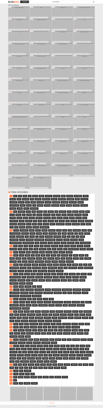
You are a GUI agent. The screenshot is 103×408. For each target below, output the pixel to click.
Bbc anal (60, 217)
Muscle (31, 317)
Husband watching (66, 102)
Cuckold (16, 230)
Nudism (87, 324)
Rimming (36, 339)
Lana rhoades (76, 302)
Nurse (26, 324)
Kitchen (39, 299)
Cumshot (87, 233)
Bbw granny (21, 211)
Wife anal (65, 377)
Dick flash (80, 246)
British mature (11, 17)
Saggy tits (42, 352)
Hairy (21, 274)
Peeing (43, 333)
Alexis (19, 199)
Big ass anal (47, 217)
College (81, 239)
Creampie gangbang (50, 239)
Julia (64, 292)
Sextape (32, 90)
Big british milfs (91, 78)
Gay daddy (21, 271)
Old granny (33, 327)
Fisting (21, 255)
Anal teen (21, 202)
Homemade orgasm (18, 90)
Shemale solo (14, 352)
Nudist (15, 324)
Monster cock (57, 320)
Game (29, 267)
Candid (81, 233)
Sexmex (65, 358)
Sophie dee (72, 355)
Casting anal (49, 236)
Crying (82, 236)
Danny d (60, 249)
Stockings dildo (81, 163)
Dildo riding (33, 17)
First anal (69, 258)
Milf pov (54, 29)
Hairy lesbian (21, 280)
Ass (30, 196)
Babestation (13, 224)
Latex (28, 302)
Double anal (42, 249)
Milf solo (75, 311)
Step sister (79, 355)
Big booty (78, 217)
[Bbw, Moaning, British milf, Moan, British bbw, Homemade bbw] (62, 61)
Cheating (39, 233)
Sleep (27, 345)
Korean (15, 299)
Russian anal (13, 342)
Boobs (84, 217)
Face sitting (13, 261)
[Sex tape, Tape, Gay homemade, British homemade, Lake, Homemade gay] (40, 122)
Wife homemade (66, 78)
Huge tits (84, 274)
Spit (48, 352)
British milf (86, 78)
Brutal (25, 217)
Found (19, 163)
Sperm (40, 355)
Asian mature (56, 202)
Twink (12, 367)
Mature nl (13, 317)
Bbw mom (22, 227)
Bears (53, 217)
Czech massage (24, 230)
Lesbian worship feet (57, 302)
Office (40, 327)
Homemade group (40, 163)
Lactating (51, 305)
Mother (52, 311)
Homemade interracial (80, 102)
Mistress (45, 314)
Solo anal (13, 358)
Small (29, 349)
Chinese (31, 230)
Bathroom (81, 221)
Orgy (45, 327)
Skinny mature (65, 17)
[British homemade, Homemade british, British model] (40, 37)
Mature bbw (48, 320)
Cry (69, 236)
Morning (42, 17)
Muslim (19, 317)
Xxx (15, 380)
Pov (45, 330)
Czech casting (52, 233)
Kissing (45, 299)
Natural (81, 324)
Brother (72, 217)
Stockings (49, 349)
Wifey (40, 377)
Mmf (50, 314)
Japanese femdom (14, 295)
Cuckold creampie (39, 239)
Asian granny (13, 202)
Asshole (22, 205)
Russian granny (45, 342)
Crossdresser (77, 230)
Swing (24, 358)
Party (60, 330)
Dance (61, 246)
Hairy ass (64, 280)
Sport (72, 352)
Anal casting (73, 202)
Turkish (60, 364)
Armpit (77, 199)
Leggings (28, 305)
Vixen (32, 374)
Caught (45, 233)
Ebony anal (49, 252)
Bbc (45, 211)
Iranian (21, 286)
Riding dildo (38, 17)
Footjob (53, 255)
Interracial (27, 286)
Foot (48, 255)
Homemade (54, 102)
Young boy (34, 383)
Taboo (54, 364)
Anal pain (69, 205)
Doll (31, 249)
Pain (11, 333)
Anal (15, 196)
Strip (87, 349)
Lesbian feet (47, 302)
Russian (16, 339)
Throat (50, 367)
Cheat (37, 242)
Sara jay (42, 349)
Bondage (18, 214)
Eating (55, 252)
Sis (20, 352)
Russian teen (37, 342)
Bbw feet (62, 221)
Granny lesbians (42, 271)
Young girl (27, 383)
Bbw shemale (21, 224)
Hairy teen (29, 283)
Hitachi (15, 274)
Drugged (73, 246)
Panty (49, 333)
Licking (65, 305)
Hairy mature (31, 277)
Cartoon (32, 233)
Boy (24, 214)
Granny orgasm (72, 267)
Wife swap (33, 377)
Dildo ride (83, 249)
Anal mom (80, 202)
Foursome (54, 261)
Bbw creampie (89, 221)
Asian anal (69, 196)
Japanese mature (56, 289)
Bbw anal (51, 211)
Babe (16, 227)
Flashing (18, 258)
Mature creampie (62, 317)
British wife (15, 29)
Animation (40, 205)
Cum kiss (64, 242)
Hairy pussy (13, 280)
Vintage (21, 374)
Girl (90, 264)
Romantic (58, 339)
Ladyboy (22, 302)
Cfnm (70, 230)
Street (12, 361)
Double (25, 249)
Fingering (48, 261)
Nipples (59, 324)
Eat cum (60, 29)
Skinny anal (89, 352)
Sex (77, 345)
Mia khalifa (63, 314)
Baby (53, 214)
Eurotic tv (22, 252)
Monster (25, 317)
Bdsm (34, 211)
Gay (21, 264)
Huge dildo (75, 277)
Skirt (78, 358)
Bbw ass (52, 224)
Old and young (75, 327)
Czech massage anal (15, 233)
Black (87, 211)
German (49, 264)
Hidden (33, 274)
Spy (68, 345)
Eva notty (62, 252)
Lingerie (35, 305)
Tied (30, 367)
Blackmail (70, 214)
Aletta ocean (84, 199)
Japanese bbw (24, 292)
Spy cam (46, 361)
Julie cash (85, 292)
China (89, 230)
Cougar (50, 242)
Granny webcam (88, 267)
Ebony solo (34, 252)
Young (15, 383)
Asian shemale (34, 208)
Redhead (90, 339)
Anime (63, 196)
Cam (77, 236)
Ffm (86, 255)
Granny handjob (52, 267)
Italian (39, 286)
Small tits (59, 358)
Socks (81, 349)
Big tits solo (47, 214)
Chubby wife (11, 41)
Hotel (32, 151)
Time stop (57, 367)
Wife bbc (27, 377)
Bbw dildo (51, 221)
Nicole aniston (34, 324)
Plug (10, 78)
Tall (26, 367)
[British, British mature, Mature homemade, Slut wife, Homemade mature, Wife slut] (84, 25)
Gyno (85, 264)
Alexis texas (48, 196)
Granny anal (27, 264)
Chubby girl (76, 78)
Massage (27, 311)
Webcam (20, 377)
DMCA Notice (54, 406)
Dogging (67, 246)
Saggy (18, 349)
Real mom (29, 342)
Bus (56, 211)
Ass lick (29, 205)
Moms (91, 317)
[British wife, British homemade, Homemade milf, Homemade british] (19, 146)
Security (69, 349)
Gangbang (35, 264)
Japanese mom (29, 289)
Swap (36, 352)
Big (34, 214)
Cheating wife (30, 239)
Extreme (42, 252)
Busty (39, 224)
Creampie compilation (28, 242)
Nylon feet (46, 324)
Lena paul (88, 302)
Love (83, 302)
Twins (35, 367)
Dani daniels (13, 249)
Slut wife (91, 29)
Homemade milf (22, 151)
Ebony (15, 252)
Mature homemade (17, 17)
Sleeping (40, 345)
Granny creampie (14, 267)
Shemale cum (31, 358)
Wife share (25, 175)
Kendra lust (22, 299)
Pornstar (21, 336)
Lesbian (16, 302)
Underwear (44, 102)
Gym (80, 264)
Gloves (60, 267)
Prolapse (75, 330)
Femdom (27, 255)
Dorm (15, 246)
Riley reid (84, 339)
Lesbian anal (72, 305)
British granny (89, 90)
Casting (59, 230)
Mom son (38, 311)
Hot (78, 274)
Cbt (76, 233)
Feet (33, 255)
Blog (13, 2)
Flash (63, 258)
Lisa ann (33, 302)
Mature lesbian (31, 314)
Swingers (56, 349)
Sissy (51, 345)
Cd (36, 236)
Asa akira (20, 208)
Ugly (21, 370)
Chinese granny (14, 239)
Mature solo (59, 311)
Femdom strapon (39, 261)
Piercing (59, 333)
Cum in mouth (20, 236)
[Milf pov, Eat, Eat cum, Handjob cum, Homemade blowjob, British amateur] (62, 25)
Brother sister (60, 224)
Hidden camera (48, 277)
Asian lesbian (55, 205)
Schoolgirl (56, 355)
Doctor (36, 246)
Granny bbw (51, 271)
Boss (45, 221)
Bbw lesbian (78, 214)
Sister (22, 345)
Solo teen (34, 355)
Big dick (28, 224)
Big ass (28, 211)
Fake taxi (76, 258)
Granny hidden (88, 41)
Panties (86, 330)
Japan (22, 289)
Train (21, 367)
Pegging (50, 330)
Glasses (80, 267)
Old (21, 327)
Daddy (31, 246)
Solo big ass (87, 355)
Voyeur (15, 374)
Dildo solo (89, 249)
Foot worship (31, 258)
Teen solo (67, 364)
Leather (22, 305)
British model (46, 41)
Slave (72, 345)
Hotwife (62, 277)
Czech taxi (59, 239)
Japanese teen (77, 292)
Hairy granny (39, 277)
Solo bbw (52, 358)
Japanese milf (58, 292)
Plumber (28, 336)
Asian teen (47, 205)
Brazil (34, 224)
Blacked (29, 214)
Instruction (39, 102)
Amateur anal (55, 17)
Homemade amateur (25, 102)
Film (45, 258)
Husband (68, 277)
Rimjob (51, 339)
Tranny (49, 364)
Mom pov (82, 314)
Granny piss (28, 271)
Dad (41, 246)
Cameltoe (66, 239)
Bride (40, 221)
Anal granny (70, 199)
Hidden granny (76, 41)
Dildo (26, 246)
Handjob (27, 274)
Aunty (27, 202)
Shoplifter (20, 355)
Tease (40, 367)
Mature (20, 311)
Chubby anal (57, 236)
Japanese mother (37, 295)
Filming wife (64, 163)
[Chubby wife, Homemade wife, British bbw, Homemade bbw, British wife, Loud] (19, 37)
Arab (20, 196)
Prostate (17, 333)
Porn (86, 333)
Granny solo (42, 264)
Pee (55, 330)
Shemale (16, 345)
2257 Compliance (49, 406)
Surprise (38, 358)
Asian (25, 196)
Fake (19, 261)
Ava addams (25, 199)
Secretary (72, 358)
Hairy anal (72, 274)
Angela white (62, 199)
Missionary (77, 317)
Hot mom (56, 277)
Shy (50, 355)
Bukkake (82, 211)
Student (82, 352)
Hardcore (75, 280)
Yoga (21, 383)
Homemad (23, 187)
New (41, 324)
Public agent (67, 330)
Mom (15, 311)
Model (12, 320)
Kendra (51, 299)
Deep (49, 249)
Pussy (80, 330)
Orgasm (16, 327)
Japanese (16, 289)
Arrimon (41, 196)
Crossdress (70, 242)
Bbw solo (40, 211)
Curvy (64, 236)
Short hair (53, 361)
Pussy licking (13, 336)
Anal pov (26, 208)
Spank (88, 345)
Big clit (65, 217)
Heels (28, 280)
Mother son (24, 320)
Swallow (63, 349)
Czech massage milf (85, 242)
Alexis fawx (76, 205)
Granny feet (13, 271)
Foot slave (61, 261)
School (82, 345)
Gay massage (59, 271)
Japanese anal (77, 289)
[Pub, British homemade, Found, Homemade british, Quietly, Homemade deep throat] (19, 158)
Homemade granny (77, 90)
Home (89, 274)
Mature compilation (65, 151)
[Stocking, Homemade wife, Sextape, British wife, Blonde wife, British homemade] (62, 110)
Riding (69, 339)
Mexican (71, 317)
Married (32, 175)
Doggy (20, 249)
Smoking (76, 349)
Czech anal (43, 242)
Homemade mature (62, 41)
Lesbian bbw (67, 302)
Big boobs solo (14, 221)
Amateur (35, 196)
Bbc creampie (76, 224)
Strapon (57, 345)
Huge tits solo (56, 280)
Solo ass (31, 352)
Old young (61, 327)
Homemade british (40, 41)
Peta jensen (66, 333)
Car (59, 233)
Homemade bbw (26, 41)
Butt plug (13, 78)
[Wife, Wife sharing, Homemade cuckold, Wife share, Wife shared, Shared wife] (19, 171)
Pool (54, 333)
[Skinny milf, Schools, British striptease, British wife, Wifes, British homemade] (62, 122)
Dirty (65, 249)
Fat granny (87, 258)
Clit (73, 236)
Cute (27, 236)
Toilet (37, 364)
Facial (24, 258)
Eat (57, 29)
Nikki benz (74, 324)
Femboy (81, 255)
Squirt (45, 345)
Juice (13, 102)
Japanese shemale (15, 292)
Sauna (24, 352)
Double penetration (73, 249)
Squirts (10, 102)
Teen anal (31, 364)
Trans (24, 364)
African (33, 202)
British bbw (21, 41)
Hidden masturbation (15, 277)
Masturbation (87, 311)
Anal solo (13, 199)
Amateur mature (33, 78)
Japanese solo (86, 289)
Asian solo (38, 199)
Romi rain (54, 342)
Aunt (32, 199)
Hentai (53, 274)
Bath (12, 227)
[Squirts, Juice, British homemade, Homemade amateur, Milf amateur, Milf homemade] (19, 98)
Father (57, 258)
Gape (66, 267)
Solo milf (27, 355)
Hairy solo (60, 274)
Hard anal (34, 280)
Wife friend (11, 29)
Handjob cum (64, 29)
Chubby (84, 230)
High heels (41, 280)
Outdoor (54, 327)
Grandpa (56, 264)
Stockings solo (24, 361)
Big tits (12, 214)
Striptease (13, 355)
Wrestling (58, 377)
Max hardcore (33, 320)
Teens (91, 364)
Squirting (54, 352)
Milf (31, 187)
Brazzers (75, 211)
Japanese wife (38, 292)
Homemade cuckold (34, 102)
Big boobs (13, 217)
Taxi (80, 364)
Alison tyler (84, 205)
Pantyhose (21, 330)
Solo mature (84, 358)
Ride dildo (46, 17)
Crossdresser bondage (16, 242)
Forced (15, 255)
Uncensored (27, 370)
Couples (54, 163)
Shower (12, 349)
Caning (64, 233)
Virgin (27, 374)
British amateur (42, 90)
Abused (62, 205)
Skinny (62, 345)
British (75, 29)
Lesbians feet (81, 305)
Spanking (33, 345)
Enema (28, 252)
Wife (53, 151)
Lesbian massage (43, 305)
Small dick (40, 361)
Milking (17, 320)
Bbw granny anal (44, 227)
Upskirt (15, 370)
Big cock (85, 214)
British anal (70, 17)
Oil (49, 327)
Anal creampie (78, 196)
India (34, 286)
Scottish (36, 175)
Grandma (75, 264)
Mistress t (41, 320)
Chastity (12, 236)
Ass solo (86, 196)
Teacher (43, 364)
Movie (76, 314)
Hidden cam (39, 274)
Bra (56, 221)
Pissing (40, 330)
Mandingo (56, 314)
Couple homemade (90, 17)
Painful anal (30, 333)
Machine (54, 317)
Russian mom (76, 339)
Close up (22, 239)
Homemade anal (14, 283)
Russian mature (44, 339)
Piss (15, 330)
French (75, 255)
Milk (81, 311)
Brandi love (39, 217)
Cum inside (57, 242)
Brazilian (29, 227)
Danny (35, 249)
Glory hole (23, 267)
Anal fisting (56, 196)
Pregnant (28, 330)
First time (39, 258)
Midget (38, 314)
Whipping (46, 377)
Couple (41, 236)
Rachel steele (23, 339)
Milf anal (70, 314)
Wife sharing (14, 175)
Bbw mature (28, 221)
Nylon (21, 324)
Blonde (88, 224)
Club (77, 242)
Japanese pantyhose (25, 295)
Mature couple (36, 151)
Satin (17, 361)
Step (77, 352)
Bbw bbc (21, 221)
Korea (29, 299)
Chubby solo (25, 233)
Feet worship (70, 261)
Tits (16, 367)
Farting (12, 258)
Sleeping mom (64, 355)
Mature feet (47, 317)
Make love (26, 29)
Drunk (20, 246)
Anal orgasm (64, 202)
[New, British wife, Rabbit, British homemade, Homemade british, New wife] (84, 49)
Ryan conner (22, 342)
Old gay (68, 327)
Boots (58, 214)
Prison (73, 333)
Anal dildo (54, 199)
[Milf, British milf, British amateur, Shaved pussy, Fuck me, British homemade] (40, 183)
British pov (87, 114)
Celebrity (70, 233)
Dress (54, 249)
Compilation (52, 230)
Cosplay (38, 230)
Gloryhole (62, 264)
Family (37, 255)
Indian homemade (45, 114)
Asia (34, 205)
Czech (64, 230)
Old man (26, 327)
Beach (69, 211)
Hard (66, 274)
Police (23, 333)
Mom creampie (39, 317)
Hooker (48, 280)
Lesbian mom (26, 308)
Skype (19, 358)
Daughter (47, 246)
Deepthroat (54, 246)
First (81, 258)
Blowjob (39, 214)
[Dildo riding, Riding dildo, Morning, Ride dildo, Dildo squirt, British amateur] (40, 12)
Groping (44, 267)
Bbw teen (68, 224)
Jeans (69, 292)
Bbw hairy (36, 227)
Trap (45, 367)
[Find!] (93, 1)
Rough (30, 339)
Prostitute (80, 333)
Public (34, 330)
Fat (58, 255)
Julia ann (48, 289)
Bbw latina (73, 221)
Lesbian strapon (14, 305)
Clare (45, 163)
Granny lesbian (36, 267)
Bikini (67, 221)
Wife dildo (75, 163)
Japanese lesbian (39, 289)
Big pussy (46, 224)
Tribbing (64, 367)
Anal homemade (11, 90)
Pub (10, 163)
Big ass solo (62, 211)
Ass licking (48, 202)
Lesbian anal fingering (15, 308)
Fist (70, 255)
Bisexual (19, 217)
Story (60, 352)
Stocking (54, 114)
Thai (20, 364)
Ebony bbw (69, 252)
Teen (15, 364)
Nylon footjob (66, 324)
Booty (82, 224)
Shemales (33, 361)
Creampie (44, 230)
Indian (15, 286)
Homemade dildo (90, 151)
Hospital (82, 280)
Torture (85, 364)
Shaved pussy (46, 187)
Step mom (36, 349)
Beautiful (32, 217)
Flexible (25, 261)
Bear (35, 221)
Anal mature (60, 17)
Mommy (88, 314)
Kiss (34, 299)
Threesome (74, 364)
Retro (64, 339)
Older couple (24, 17)
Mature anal (45, 311)
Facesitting (64, 255)
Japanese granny (48, 292)
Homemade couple (77, 17)
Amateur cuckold (14, 205)
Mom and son (67, 311)
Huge (70, 280)
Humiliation (83, 277)
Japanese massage (67, 289)
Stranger (45, 358)
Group (69, 264)
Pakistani (32, 114)
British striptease (24, 90)
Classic (32, 236)
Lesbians (40, 302)
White (51, 377)
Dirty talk (87, 246)
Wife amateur (37, 90)
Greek (35, 271)
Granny (16, 264)
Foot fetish (50, 258)
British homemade (83, 17)
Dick (75, 102)
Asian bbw (13, 208)
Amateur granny (82, 41)
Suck (46, 355)
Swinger (24, 349)
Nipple (53, 324)
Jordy (31, 292)
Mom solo (85, 317)
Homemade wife (16, 41)
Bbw (15, 211)
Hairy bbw (22, 283)
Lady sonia (58, 305)
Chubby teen (74, 239)
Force (43, 255)
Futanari (31, 261)
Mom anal (23, 314)
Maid (11, 314)
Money (16, 314)
